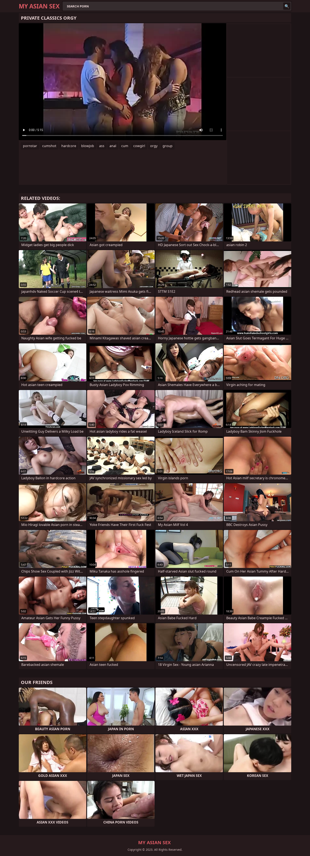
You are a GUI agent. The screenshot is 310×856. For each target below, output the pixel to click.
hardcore (68, 146)
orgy (154, 146)
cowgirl (139, 146)
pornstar (30, 146)
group (168, 146)
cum (124, 146)
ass (101, 146)
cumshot (49, 146)
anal (112, 146)
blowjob (87, 146)
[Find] (286, 6)
